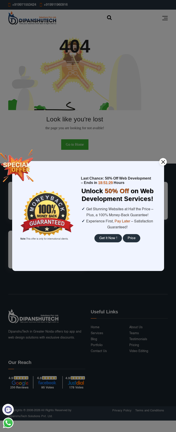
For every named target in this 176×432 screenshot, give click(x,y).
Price (131, 238)
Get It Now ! (108, 238)
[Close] (163, 162)
